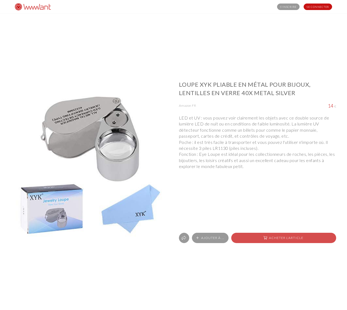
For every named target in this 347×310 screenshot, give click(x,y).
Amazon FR (187, 106)
